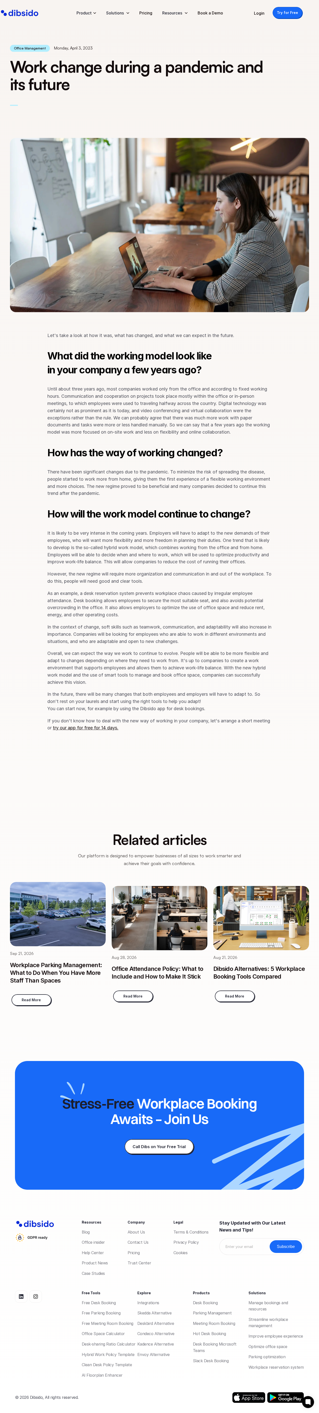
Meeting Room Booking (214, 1323)
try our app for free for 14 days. (85, 727)
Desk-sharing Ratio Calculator (109, 1344)
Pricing (145, 12)
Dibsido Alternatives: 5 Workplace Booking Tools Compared (259, 972)
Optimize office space (267, 1346)
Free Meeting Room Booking (107, 1323)
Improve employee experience (275, 1336)
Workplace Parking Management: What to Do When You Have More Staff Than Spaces (56, 972)
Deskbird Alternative (155, 1323)
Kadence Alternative (155, 1344)
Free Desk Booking (99, 1302)
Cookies (180, 1252)
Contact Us (138, 1242)
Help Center (93, 1252)
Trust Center (139, 1262)
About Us (136, 1232)
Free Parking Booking (101, 1312)
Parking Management (212, 1312)
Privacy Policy (186, 1242)
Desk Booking (205, 1302)
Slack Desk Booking (211, 1360)
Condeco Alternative (155, 1333)
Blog (86, 1232)
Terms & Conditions (190, 1232)
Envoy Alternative (153, 1354)
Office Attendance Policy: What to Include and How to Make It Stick (158, 972)
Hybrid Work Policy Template (108, 1354)
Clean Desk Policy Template (107, 1364)
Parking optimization (266, 1356)
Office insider (93, 1242)
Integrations (148, 1302)
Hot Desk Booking (209, 1333)
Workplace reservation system (276, 1367)
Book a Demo (210, 12)
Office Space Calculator (103, 1333)
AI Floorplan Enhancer (102, 1375)
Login (259, 13)
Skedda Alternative (154, 1312)
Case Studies (93, 1273)
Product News (95, 1262)
